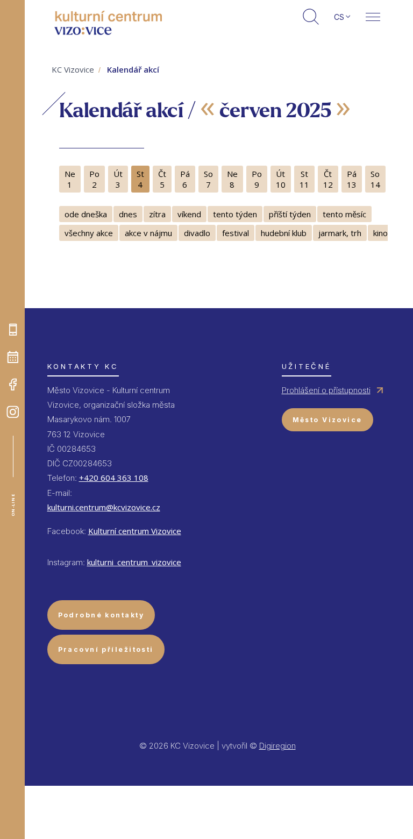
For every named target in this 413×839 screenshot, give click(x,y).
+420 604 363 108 (113, 477)
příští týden (290, 214)
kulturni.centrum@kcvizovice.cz (103, 507)
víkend (189, 214)
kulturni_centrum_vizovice (134, 562)
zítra (157, 214)
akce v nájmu (148, 232)
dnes (128, 214)
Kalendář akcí (133, 69)
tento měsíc (344, 214)
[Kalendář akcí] (13, 357)
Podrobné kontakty (101, 615)
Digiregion (277, 746)
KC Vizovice (73, 69)
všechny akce (89, 232)
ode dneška (86, 214)
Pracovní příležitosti (106, 649)
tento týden (235, 214)
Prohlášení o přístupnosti (326, 390)
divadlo (197, 232)
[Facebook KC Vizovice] (13, 385)
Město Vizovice (327, 420)
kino (380, 232)
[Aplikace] (13, 330)
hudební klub (284, 232)
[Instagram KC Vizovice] (13, 412)
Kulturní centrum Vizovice (134, 530)
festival (235, 232)
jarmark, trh (339, 232)
